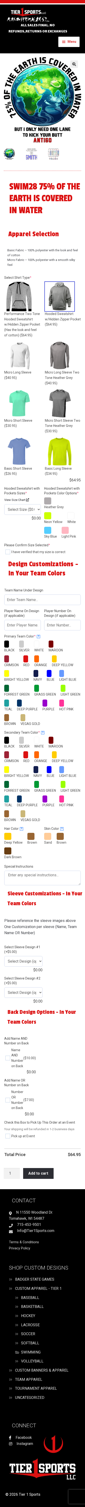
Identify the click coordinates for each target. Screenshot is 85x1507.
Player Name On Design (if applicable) (21, 613)
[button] (74, 64)
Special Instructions (18, 866)
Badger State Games (34, 1279)
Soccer (28, 1334)
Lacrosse (30, 1325)
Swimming (31, 1352)
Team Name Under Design (23, 590)
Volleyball (32, 1361)
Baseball (30, 1297)
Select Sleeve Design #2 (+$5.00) (22, 980)
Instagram (24, 1443)
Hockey (28, 1316)
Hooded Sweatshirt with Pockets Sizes (22, 491)
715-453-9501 (28, 1224)
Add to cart (38, 1173)
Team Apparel (28, 1379)
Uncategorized (29, 1397)
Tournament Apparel (36, 1388)
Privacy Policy (19, 1248)
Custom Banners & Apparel (41, 1370)
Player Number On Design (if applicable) (59, 613)
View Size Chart (15, 500)
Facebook (23, 1437)
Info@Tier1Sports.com (35, 1230)
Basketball (32, 1306)
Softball (30, 1343)
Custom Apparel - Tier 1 (38, 1288)
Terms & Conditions (24, 1242)
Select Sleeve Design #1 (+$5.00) (22, 949)
